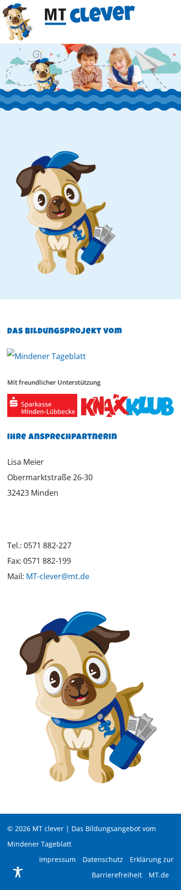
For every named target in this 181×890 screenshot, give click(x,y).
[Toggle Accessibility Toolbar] (17, 872)
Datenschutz (103, 859)
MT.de (159, 874)
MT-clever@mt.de (57, 576)
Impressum (57, 859)
